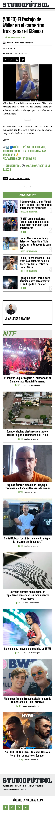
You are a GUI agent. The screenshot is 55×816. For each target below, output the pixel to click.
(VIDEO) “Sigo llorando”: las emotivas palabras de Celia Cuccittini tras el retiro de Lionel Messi (35, 262)
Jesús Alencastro (31, 439)
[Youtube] (26, 807)
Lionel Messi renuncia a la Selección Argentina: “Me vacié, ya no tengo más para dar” (35, 243)
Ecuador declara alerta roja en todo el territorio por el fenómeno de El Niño (27, 433)
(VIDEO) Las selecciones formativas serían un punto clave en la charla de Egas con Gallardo (35, 223)
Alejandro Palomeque (31, 385)
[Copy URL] (22, 59)
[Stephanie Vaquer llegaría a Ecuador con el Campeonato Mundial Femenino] (27, 358)
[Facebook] (5, 59)
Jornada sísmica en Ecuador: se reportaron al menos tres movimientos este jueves (27, 595)
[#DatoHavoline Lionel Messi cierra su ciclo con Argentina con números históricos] (10, 206)
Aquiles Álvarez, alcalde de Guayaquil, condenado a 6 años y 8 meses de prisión (27, 486)
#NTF (18, 385)
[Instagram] (12, 807)
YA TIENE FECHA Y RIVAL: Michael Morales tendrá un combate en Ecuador (27, 753)
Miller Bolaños (23, 178)
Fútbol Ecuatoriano (12, 38)
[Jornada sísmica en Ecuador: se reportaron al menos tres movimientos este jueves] (27, 572)
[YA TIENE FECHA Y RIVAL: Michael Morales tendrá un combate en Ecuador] (27, 732)
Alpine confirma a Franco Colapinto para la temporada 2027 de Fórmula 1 (27, 700)
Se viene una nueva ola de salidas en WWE (27, 648)
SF (24, 38)
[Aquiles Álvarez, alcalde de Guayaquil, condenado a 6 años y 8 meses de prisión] (27, 465)
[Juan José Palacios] (5, 42)
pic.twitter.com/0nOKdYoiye (19, 158)
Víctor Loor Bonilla (31, 603)
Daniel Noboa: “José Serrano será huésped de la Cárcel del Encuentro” (27, 540)
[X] (11, 59)
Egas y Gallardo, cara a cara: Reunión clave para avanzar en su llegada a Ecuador (35, 281)
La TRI (22, 232)
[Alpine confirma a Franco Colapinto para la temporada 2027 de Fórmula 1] (27, 679)
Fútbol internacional (28, 212)
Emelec (12, 178)
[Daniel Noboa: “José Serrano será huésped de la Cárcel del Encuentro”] (27, 518)
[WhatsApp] (16, 59)
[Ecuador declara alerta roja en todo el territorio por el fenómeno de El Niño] (27, 411)
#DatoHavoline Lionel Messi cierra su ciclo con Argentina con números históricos (36, 205)
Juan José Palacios (24, 43)
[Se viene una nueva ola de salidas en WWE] (27, 629)
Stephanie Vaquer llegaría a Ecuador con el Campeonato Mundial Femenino (27, 379)
